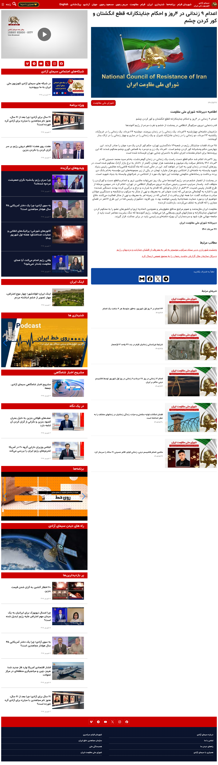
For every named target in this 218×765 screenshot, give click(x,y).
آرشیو (86, 4)
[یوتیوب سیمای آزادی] (41, 63)
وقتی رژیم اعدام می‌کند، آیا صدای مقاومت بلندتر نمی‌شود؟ (32, 262)
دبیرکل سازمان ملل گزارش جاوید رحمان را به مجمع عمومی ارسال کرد (179, 256)
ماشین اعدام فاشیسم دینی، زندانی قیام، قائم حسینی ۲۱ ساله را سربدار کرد (128, 452)
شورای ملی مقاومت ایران (91, 752)
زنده (8, 4)
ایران (150, 4)
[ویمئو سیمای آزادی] (27, 63)
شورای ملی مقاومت (103, 103)
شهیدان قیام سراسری (92, 734)
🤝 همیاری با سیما (28, 4)
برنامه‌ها (170, 4)
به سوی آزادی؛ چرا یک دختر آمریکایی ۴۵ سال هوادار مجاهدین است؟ (28, 207)
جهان (94, 4)
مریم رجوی (122, 4)
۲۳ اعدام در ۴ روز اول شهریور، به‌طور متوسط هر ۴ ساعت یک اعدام (133, 308)
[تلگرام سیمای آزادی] (34, 63)
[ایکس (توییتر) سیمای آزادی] (47, 63)
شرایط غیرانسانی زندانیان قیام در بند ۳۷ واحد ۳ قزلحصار (137, 344)
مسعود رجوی (106, 4)
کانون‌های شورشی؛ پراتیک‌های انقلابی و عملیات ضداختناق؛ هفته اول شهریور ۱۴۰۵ (29, 234)
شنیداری (159, 4)
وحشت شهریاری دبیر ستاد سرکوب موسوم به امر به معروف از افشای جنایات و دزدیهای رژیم (167, 250)
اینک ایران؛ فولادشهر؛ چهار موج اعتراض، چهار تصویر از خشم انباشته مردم (28, 295)
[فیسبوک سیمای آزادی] (61, 63)
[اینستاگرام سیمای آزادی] (54, 63)
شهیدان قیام (184, 4)
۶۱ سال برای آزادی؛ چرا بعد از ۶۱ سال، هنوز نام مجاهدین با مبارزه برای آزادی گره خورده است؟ (28, 120)
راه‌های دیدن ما (206, 746)
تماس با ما (208, 740)
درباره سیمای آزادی (205, 734)
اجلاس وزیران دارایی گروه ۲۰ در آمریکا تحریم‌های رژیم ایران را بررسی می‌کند (30, 449)
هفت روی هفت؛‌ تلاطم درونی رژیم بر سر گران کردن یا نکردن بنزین (28, 148)
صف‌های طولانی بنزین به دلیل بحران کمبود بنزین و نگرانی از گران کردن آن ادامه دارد (30, 421)
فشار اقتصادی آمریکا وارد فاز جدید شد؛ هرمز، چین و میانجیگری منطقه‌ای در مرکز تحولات (28, 671)
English (63, 4)
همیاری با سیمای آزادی (203, 752)
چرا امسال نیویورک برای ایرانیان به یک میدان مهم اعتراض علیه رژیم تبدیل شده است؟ (28, 616)
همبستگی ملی (95, 746)
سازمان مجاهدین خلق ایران (90, 740)
